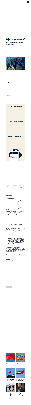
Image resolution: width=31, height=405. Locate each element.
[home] (5, 2)
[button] (28, 2)
